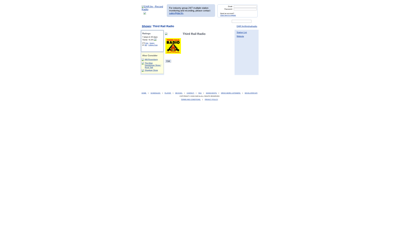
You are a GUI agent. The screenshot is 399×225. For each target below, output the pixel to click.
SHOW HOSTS (211, 93)
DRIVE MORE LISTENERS (231, 93)
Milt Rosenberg (151, 59)
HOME (144, 93)
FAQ (200, 93)
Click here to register (228, 15)
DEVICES (179, 93)
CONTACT (191, 93)
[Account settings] (214, 21)
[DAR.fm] (152, 9)
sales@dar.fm (176, 13)
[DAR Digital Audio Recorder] (147, 21)
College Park (153, 45)
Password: (228, 9)
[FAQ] (202, 21)
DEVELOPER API (251, 93)
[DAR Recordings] (162, 21)
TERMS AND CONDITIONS (191, 99)
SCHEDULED (156, 93)
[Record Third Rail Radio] (167, 33)
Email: (230, 6)
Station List (242, 32)
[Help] (190, 21)
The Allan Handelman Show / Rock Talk (153, 65)
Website (240, 36)
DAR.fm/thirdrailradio (247, 26)
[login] (253, 12)
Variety (152, 43)
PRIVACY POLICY (211, 99)
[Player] (177, 21)
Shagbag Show (151, 70)
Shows (146, 26)
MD (146, 45)
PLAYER (168, 93)
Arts (146, 43)
